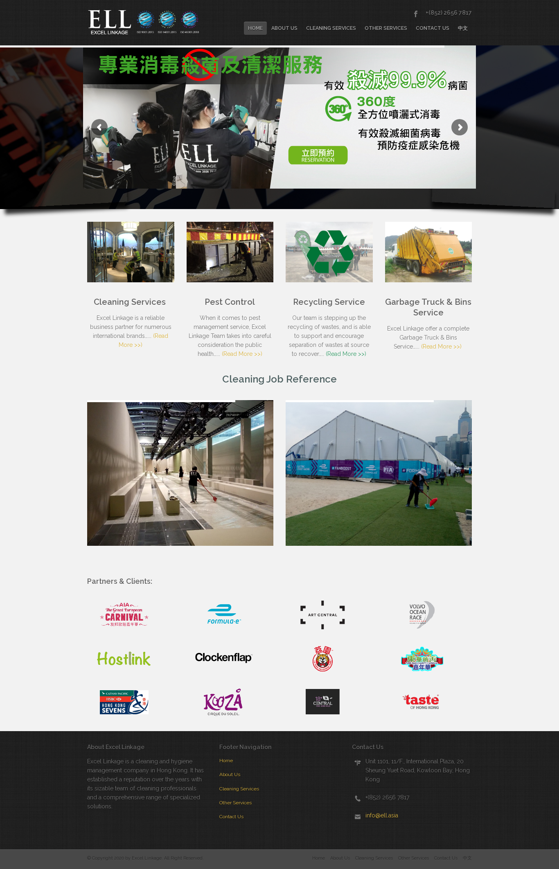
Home (255, 28)
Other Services (386, 28)
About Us (284, 28)
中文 (463, 28)
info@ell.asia (381, 815)
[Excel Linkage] (147, 22)
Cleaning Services (331, 28)
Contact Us (432, 28)
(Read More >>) (242, 354)
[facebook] (416, 14)
